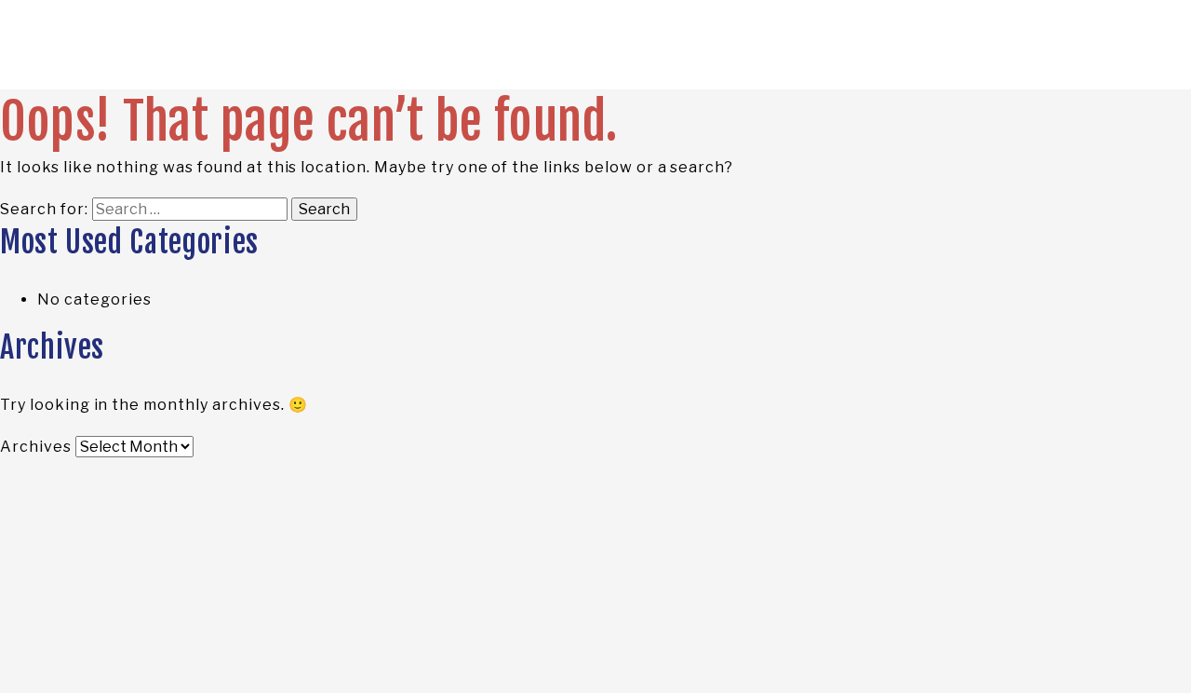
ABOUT (318, 128)
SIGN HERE (1004, 128)
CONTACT (397, 128)
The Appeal (118, 128)
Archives (36, 446)
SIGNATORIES (227, 128)
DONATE (1089, 128)
